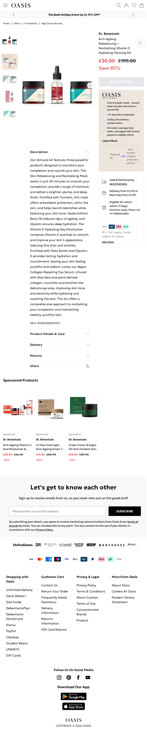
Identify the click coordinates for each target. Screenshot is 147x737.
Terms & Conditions (91, 591)
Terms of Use (86, 603)
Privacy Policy (86, 585)
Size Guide (13, 602)
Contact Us (49, 585)
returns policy (121, 213)
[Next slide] (133, 15)
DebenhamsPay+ (18, 608)
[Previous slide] (13, 15)
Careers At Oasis (124, 591)
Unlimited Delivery (19, 590)
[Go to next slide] (90, 85)
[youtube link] (88, 677)
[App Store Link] (74, 701)
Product (82, 620)
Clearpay (12, 637)
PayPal (11, 631)
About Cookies (87, 597)
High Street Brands (51, 23)
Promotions (31, 23)
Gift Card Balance (54, 629)
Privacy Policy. (44, 529)
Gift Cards (13, 655)
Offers (17, 23)
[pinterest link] (68, 677)
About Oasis (121, 585)
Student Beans (17, 643)
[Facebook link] (78, 677)
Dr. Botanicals (109, 33)
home (6, 23)
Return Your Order (54, 591)
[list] (57, 85)
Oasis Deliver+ (16, 596)
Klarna (11, 625)
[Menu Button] (5, 5)
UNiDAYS (12, 649)
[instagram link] (59, 677)
